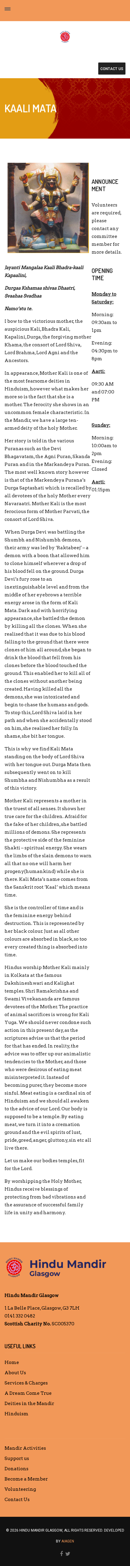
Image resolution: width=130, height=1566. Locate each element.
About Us (15, 1372)
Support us (17, 1458)
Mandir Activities (25, 1448)
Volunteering (20, 1489)
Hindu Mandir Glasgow (32, 1295)
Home (12, 1362)
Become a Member (26, 1479)
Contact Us (17, 1499)
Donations (16, 1468)
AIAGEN (67, 1541)
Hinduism (16, 1414)
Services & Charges (26, 1383)
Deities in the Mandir (29, 1403)
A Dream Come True (28, 1393)
